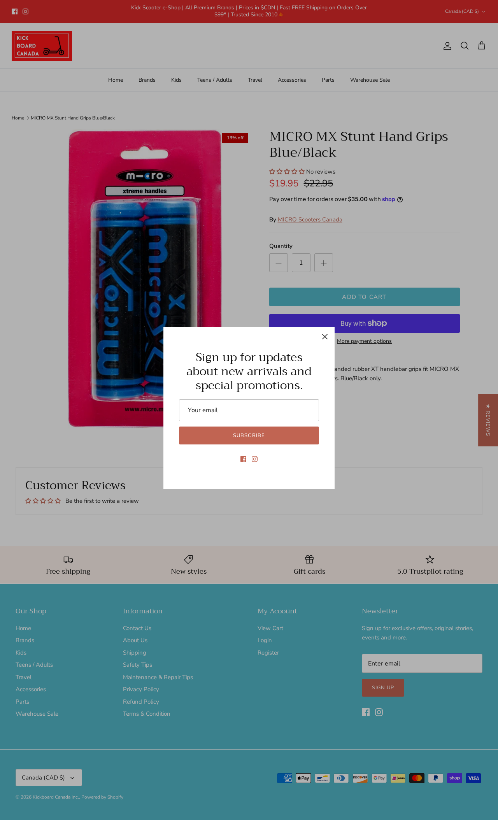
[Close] (324, 336)
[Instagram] (255, 459)
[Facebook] (243, 459)
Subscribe (249, 435)
